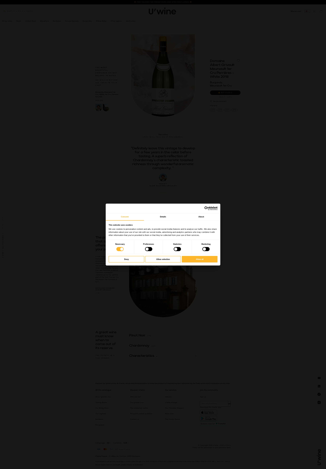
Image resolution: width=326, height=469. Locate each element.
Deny (126, 259)
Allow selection (163, 259)
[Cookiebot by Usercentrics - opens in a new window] (206, 208)
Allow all (199, 259)
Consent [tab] (125, 216)
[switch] (148, 249)
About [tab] (201, 216)
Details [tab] (163, 216)
